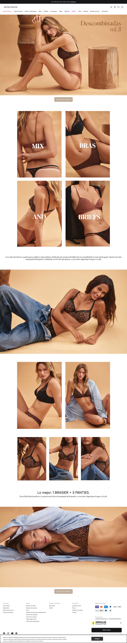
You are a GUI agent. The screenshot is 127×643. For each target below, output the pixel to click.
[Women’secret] (10, 7)
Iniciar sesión (6, 605)
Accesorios (53, 11)
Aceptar (97, 638)
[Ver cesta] (122, 7)
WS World (105, 11)
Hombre (85, 11)
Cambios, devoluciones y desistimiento (36, 612)
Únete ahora (107, 630)
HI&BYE (73, 11)
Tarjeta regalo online (31, 619)
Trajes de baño (18, 11)
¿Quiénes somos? (76, 605)
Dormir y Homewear (31, 11)
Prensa (74, 608)
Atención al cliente (31, 605)
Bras (40, 11)
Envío (27, 610)
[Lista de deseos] (118, 7)
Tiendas (74, 612)
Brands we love (94, 11)
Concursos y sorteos (31, 617)
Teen (79, 11)
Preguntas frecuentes (31, 608)
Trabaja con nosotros (77, 610)
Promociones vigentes (31, 614)
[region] (63, 639)
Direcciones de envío (8, 610)
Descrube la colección (63, 99)
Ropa (60, 11)
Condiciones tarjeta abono (32, 621)
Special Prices (7, 11)
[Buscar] (111, 7)
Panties (46, 11)
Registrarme (6, 608)
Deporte (67, 11)
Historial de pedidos (8, 612)
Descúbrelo (52, 605)
